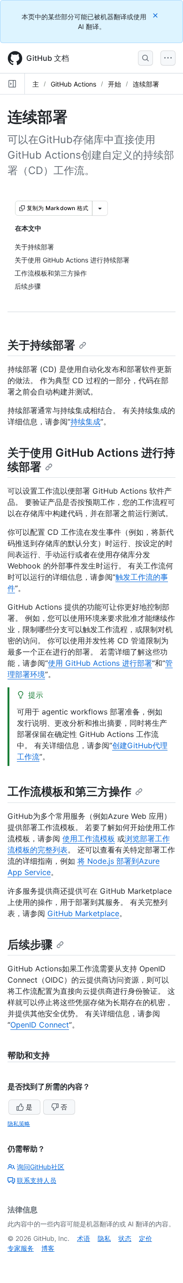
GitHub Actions (73, 84)
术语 (83, 1238)
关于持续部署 (41, 345)
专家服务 (21, 1248)
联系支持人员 (36, 1180)
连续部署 (146, 84)
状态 (124, 1238)
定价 (145, 1238)
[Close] (156, 15)
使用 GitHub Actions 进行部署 (100, 663)
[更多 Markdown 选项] (100, 208)
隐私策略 (19, 1123)
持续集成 (85, 421)
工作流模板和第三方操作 (69, 791)
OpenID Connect (39, 1024)
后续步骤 (30, 944)
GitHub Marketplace (83, 913)
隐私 (104, 1238)
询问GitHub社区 (40, 1167)
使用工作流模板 (88, 838)
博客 (47, 1248)
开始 (114, 84)
